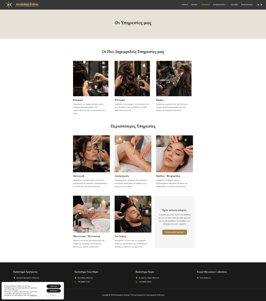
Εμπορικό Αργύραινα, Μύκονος (27, 278)
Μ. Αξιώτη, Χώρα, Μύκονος (149, 278)
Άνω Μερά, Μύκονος (85, 278)
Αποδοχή (53, 286)
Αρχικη (185, 5)
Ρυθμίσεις (53, 295)
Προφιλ (194, 5)
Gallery (234, 5)
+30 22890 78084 (145, 282)
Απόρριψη (53, 291)
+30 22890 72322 (83, 282)
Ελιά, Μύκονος (205, 278)
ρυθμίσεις (33, 295)
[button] (226, 4)
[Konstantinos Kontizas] (21, 5)
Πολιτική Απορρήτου (138, 295)
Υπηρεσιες (205, 5)
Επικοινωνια (247, 5)
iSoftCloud (160, 295)
